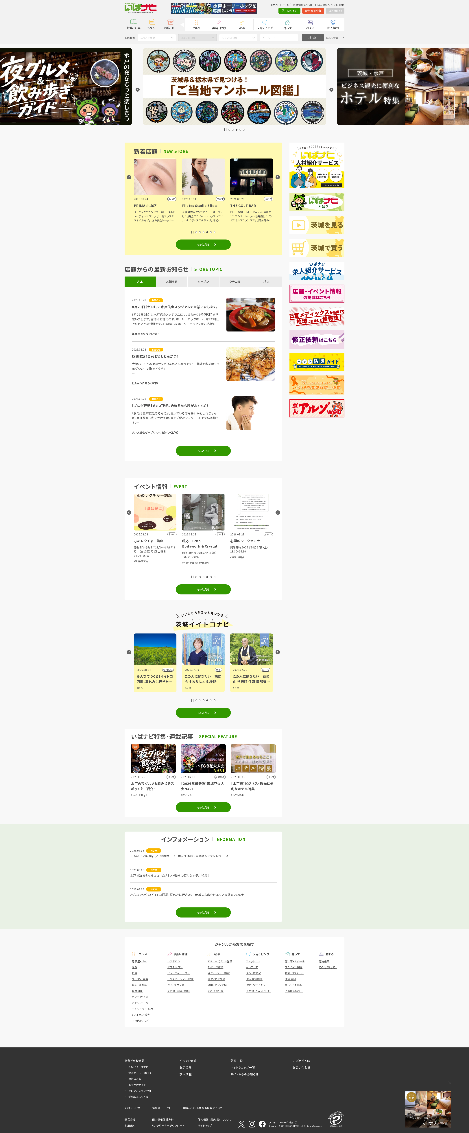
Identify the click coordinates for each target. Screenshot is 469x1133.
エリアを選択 (148, 38)
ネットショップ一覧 (242, 1067)
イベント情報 (188, 1060)
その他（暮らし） (294, 991)
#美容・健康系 (154, 562)
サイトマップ (205, 1125)
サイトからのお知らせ (244, 1074)
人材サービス (132, 1108)
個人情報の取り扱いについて (215, 1119)
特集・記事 (134, 28)
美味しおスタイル (138, 1096)
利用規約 (130, 1125)
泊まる (310, 28)
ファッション (253, 961)
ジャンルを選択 (230, 38)
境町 (170, 669)
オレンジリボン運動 (139, 1091)
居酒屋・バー (139, 961)
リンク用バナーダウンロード (168, 1125)
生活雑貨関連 (254, 979)
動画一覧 (236, 1060)
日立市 (265, 669)
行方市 (217, 669)
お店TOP (170, 28)
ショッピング (265, 28)
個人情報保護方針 (163, 1119)
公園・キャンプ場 (217, 985)
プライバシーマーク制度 (281, 1122)
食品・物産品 (253, 973)
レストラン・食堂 (141, 1014)
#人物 (140, 687)
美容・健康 (219, 28)
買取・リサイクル (255, 985)
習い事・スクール (295, 961)
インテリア (252, 967)
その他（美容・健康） (178, 991)
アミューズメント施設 (220, 961)
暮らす (287, 28)
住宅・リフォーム (294, 973)
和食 (134, 973)
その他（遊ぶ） (216, 991)
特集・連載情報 (135, 1060)
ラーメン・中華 (140, 979)
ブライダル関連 (294, 967)
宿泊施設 (324, 961)
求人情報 (333, 28)
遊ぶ (242, 28)
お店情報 (186, 1067)
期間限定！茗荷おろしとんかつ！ (155, 356)
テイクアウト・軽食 (142, 1009)
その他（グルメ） (141, 1021)
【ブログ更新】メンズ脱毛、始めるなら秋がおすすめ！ (170, 405)
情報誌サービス (161, 1108)
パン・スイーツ (140, 1003)
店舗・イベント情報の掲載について (202, 1108)
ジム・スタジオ (175, 985)
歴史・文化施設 (216, 979)
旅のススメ (134, 1079)
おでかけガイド (137, 1085)
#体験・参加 (140, 562)
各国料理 (137, 991)
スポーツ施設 (215, 967)
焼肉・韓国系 (139, 985)
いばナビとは (301, 1060)
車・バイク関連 (293, 985)
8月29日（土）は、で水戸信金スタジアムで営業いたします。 (175, 306)
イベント (152, 28)
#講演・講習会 (189, 557)
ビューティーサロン (178, 973)
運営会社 (130, 1119)
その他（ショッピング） (258, 991)
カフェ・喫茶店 (140, 997)
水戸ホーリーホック (140, 1073)
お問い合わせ (302, 1067)
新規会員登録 (313, 10)
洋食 (134, 967)
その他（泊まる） (328, 967)
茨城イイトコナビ (138, 1067)
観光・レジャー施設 (219, 973)
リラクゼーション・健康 (180, 979)
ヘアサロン (173, 961)
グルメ (196, 28)
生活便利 (290, 979)
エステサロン (175, 967)
